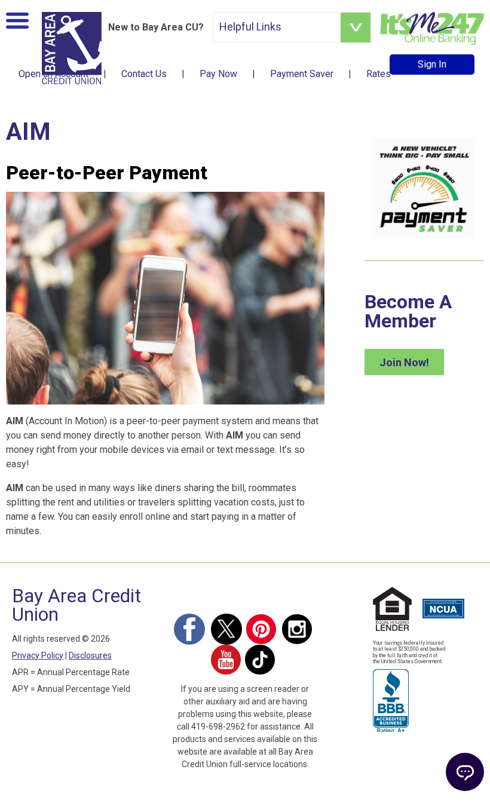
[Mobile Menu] (17, 23)
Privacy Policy (37, 655)
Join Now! (404, 362)
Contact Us (144, 73)
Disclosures (90, 655)
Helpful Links (250, 26)
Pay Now (218, 73)
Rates (378, 73)
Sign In (432, 64)
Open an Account (53, 73)
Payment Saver (301, 73)
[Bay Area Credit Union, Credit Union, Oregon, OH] (391, 699)
